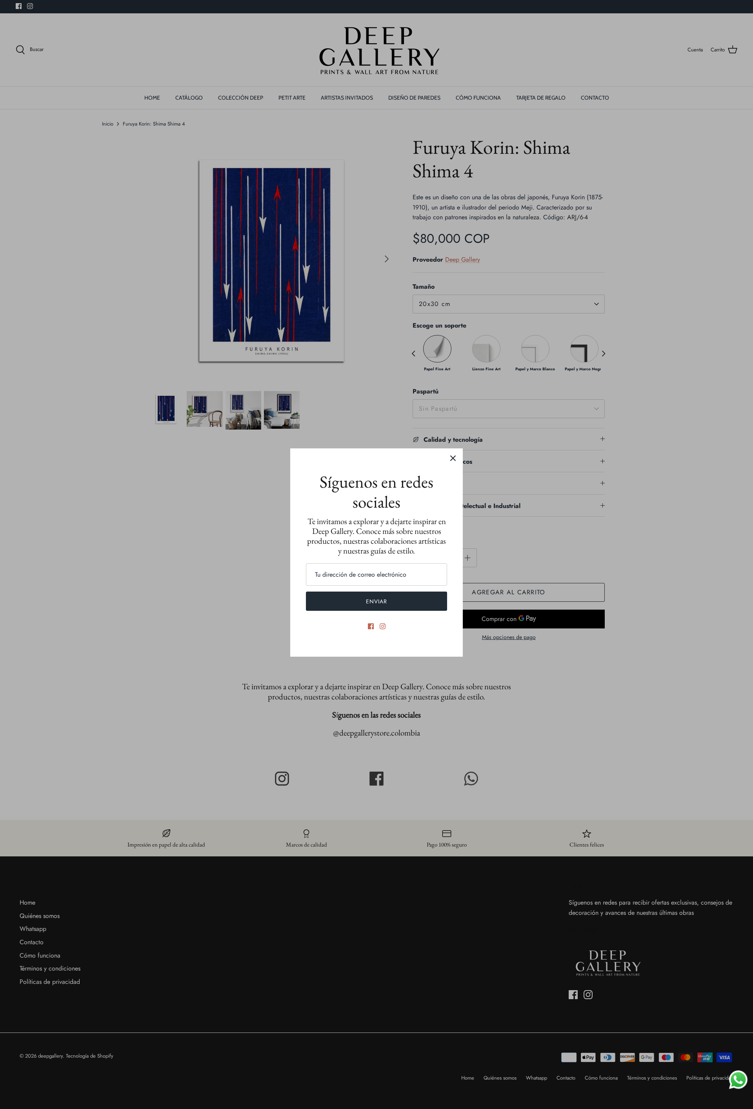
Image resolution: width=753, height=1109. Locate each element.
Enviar (376, 601)
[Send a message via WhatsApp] (738, 1080)
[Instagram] (383, 626)
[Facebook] (371, 626)
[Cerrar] (453, 458)
